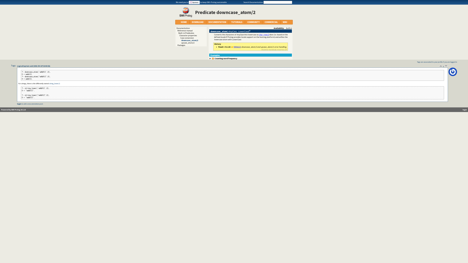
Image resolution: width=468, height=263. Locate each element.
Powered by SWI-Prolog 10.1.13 (13, 110)
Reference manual (185, 30)
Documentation (183, 28)
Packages (181, 45)
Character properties (188, 35)
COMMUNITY (253, 22)
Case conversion (187, 38)
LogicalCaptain (23, 66)
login (19, 104)
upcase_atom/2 (187, 43)
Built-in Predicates (186, 33)
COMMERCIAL (271, 22)
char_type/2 (264, 34)
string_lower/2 (54, 83)
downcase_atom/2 (189, 40)
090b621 (237, 47)
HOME (184, 22)
